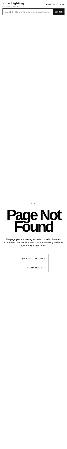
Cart (62, 4)
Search (58, 12)
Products (52, 4)
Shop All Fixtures (33, 258)
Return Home (33, 267)
